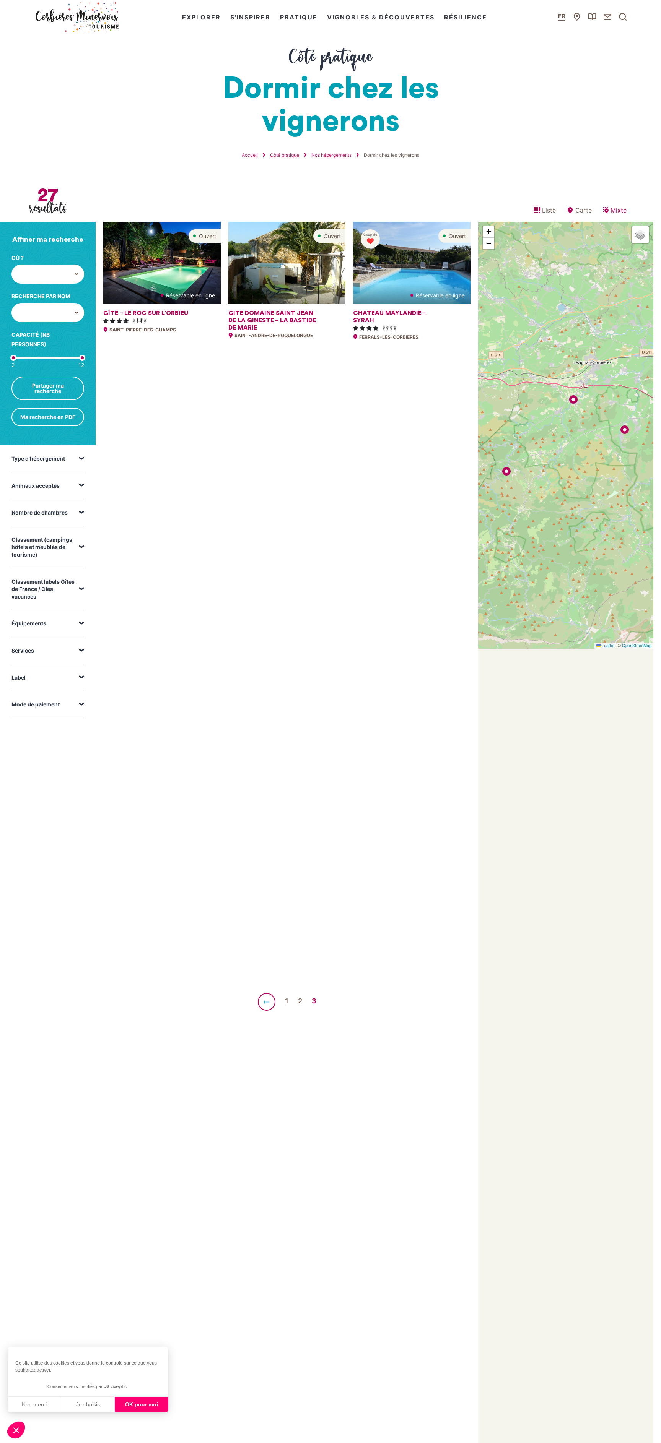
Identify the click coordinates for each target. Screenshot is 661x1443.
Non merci (34, 1404)
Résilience (465, 17)
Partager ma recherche (48, 388)
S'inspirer (250, 17)
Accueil (250, 155)
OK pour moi (141, 1404)
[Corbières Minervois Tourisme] (76, 17)
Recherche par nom (40, 296)
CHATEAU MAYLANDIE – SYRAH (389, 316)
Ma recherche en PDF (47, 417)
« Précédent (266, 1002)
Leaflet (607, 645)
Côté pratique (284, 155)
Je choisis (88, 1404)
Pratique (298, 17)
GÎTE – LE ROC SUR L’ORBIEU (145, 313)
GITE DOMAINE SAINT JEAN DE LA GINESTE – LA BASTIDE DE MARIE (272, 320)
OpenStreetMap (636, 645)
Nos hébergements (331, 155)
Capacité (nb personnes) (30, 339)
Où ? (17, 258)
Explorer (201, 17)
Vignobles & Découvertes (381, 17)
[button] (16, 1430)
